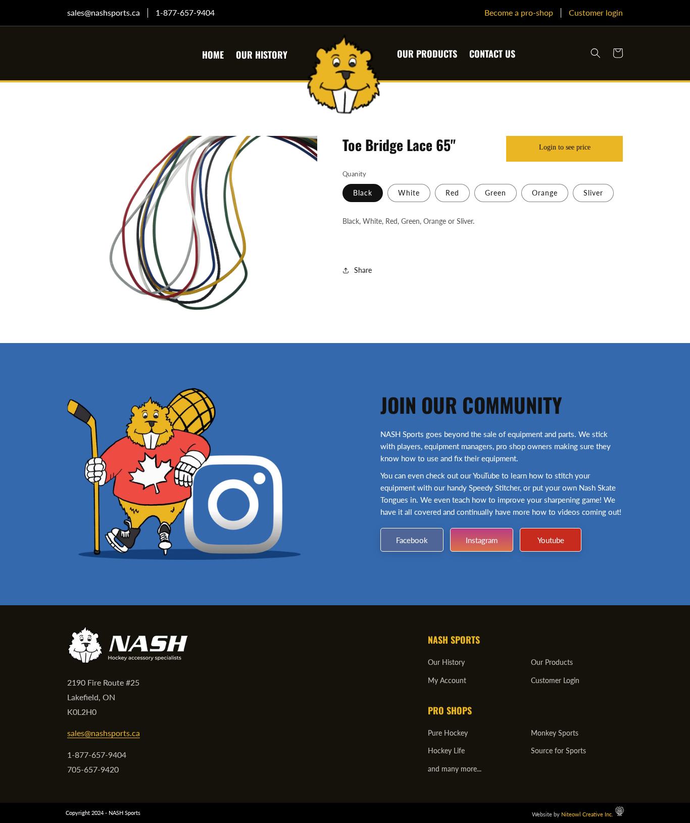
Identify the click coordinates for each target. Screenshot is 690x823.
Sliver (593, 192)
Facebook (412, 540)
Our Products (552, 662)
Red (452, 192)
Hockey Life (446, 750)
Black (362, 192)
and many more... (454, 768)
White (409, 192)
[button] (595, 53)
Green (495, 192)
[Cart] (618, 53)
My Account (447, 680)
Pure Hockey (448, 733)
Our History (446, 662)
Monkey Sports (554, 733)
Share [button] (363, 270)
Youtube (550, 540)
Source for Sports (558, 750)
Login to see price (564, 147)
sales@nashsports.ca (103, 733)
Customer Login (555, 680)
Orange (545, 192)
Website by (572, 814)
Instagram (482, 540)
